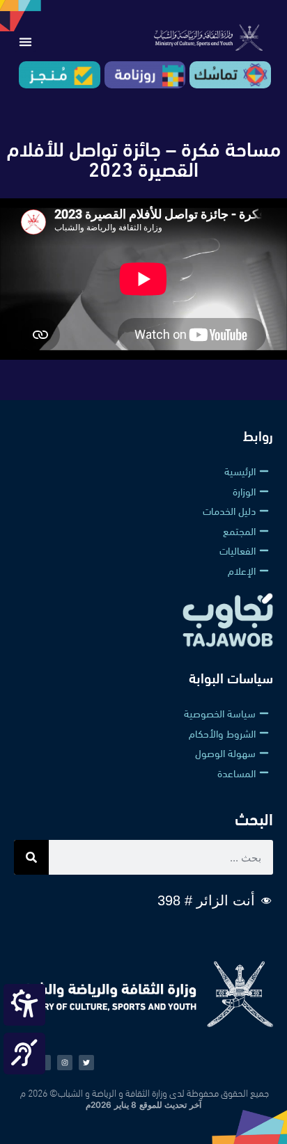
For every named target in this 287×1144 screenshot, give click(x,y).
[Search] (31, 857)
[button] (25, 41)
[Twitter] (86, 1062)
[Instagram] (64, 1062)
